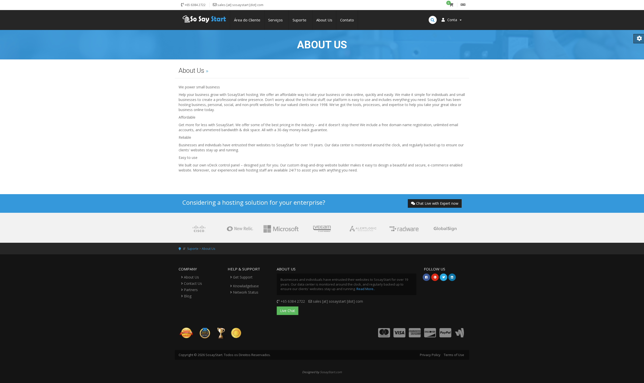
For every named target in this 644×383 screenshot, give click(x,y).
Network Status (245, 292)
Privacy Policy (430, 355)
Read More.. (365, 289)
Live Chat (287, 310)
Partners (190, 289)
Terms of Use (454, 355)
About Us (324, 19)
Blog (187, 296)
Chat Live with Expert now (437, 203)
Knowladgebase (245, 286)
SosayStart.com (331, 372)
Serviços (276, 19)
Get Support (242, 277)
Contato (347, 19)
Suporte (300, 19)
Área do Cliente (247, 19)
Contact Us (192, 283)
